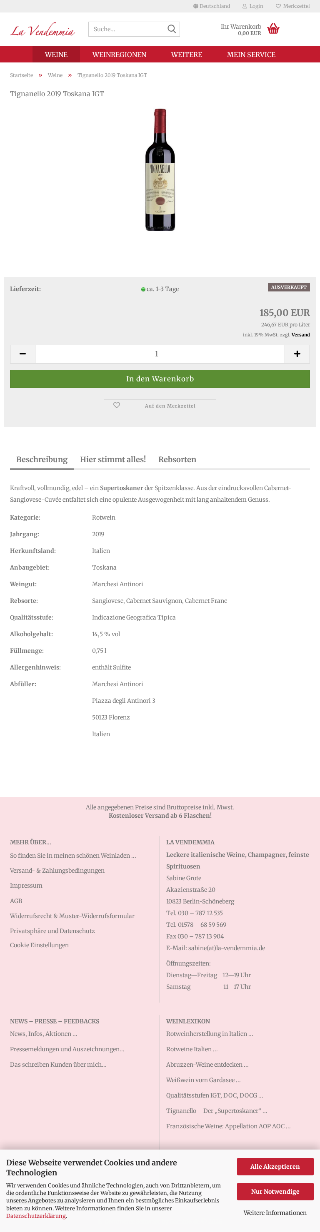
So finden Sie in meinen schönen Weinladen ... (73, 855)
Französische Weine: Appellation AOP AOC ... (228, 1126)
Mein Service (251, 54)
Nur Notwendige (275, 1191)
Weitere (186, 54)
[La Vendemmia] (43, 29)
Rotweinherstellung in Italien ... (209, 1034)
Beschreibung (42, 459)
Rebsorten (177, 459)
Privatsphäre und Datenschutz (52, 931)
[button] (211, 6)
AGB (16, 901)
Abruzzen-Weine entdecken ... (207, 1064)
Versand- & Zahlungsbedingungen (57, 870)
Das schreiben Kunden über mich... (58, 1064)
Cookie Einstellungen (39, 945)
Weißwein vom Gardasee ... (203, 1080)
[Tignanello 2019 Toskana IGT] (160, 168)
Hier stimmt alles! (113, 459)
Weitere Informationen (275, 1213)
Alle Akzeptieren (275, 1166)
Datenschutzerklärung (36, 1216)
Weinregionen (119, 54)
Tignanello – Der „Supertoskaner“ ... (217, 1111)
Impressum (26, 885)
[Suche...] (172, 29)
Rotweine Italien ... (192, 1049)
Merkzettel (295, 6)
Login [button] (255, 6)
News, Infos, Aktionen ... (44, 1034)
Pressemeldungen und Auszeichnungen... (67, 1049)
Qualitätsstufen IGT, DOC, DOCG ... (214, 1095)
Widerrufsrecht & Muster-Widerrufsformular (72, 916)
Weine (56, 54)
